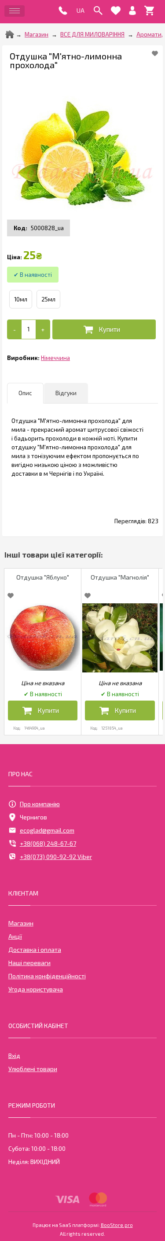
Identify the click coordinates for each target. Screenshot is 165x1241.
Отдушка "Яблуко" (42, 577)
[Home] (9, 34)
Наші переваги (29, 962)
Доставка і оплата (34, 949)
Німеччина (55, 357)
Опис (25, 393)
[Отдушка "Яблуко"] (42, 637)
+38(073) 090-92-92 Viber (56, 856)
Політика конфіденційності (47, 976)
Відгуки (66, 393)
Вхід (14, 1055)
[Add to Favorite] (154, 53)
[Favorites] (116, 10)
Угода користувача (35, 989)
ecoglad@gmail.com (47, 830)
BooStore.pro (117, 1225)
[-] (14, 329)
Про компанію (40, 804)
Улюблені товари (32, 1068)
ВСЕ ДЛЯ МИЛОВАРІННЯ (92, 34)
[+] (43, 329)
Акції (15, 936)
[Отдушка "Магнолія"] (119, 638)
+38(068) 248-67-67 (48, 843)
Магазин (36, 34)
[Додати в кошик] (104, 329)
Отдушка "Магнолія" (120, 577)
